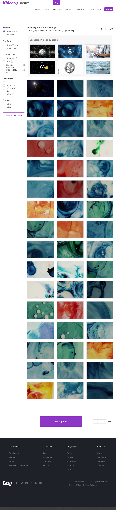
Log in (98, 9)
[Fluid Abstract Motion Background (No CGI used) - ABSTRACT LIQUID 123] (40, 370)
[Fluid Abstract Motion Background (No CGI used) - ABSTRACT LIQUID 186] (99, 169)
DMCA (46, 465)
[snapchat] (35, 483)
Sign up (109, 9)
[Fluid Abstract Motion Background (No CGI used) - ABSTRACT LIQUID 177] (70, 330)
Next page (61, 421)
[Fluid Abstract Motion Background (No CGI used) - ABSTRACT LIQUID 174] (99, 269)
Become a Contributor (19, 465)
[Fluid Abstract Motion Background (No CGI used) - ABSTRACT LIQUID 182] (70, 290)
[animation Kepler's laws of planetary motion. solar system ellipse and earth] (42, 67)
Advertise (47, 457)
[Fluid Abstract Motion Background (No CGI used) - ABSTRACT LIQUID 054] (70, 128)
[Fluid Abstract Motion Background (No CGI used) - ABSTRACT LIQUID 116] (70, 269)
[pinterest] (26, 483)
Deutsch (70, 465)
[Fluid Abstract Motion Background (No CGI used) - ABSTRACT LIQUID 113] (40, 290)
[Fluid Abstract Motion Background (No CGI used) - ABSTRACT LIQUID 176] (40, 310)
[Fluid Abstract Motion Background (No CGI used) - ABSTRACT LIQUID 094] (40, 128)
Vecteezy (13, 457)
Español (70, 457)
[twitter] (22, 483)
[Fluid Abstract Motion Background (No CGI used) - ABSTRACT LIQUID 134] (99, 128)
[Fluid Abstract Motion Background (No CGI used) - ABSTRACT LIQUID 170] (99, 209)
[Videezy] (10, 3)
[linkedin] (40, 483)
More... (69, 469)
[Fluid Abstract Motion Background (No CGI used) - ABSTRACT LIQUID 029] (70, 108)
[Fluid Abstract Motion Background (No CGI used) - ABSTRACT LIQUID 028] (40, 108)
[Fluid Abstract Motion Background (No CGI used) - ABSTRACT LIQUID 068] (70, 169)
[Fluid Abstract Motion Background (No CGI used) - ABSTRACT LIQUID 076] (40, 390)
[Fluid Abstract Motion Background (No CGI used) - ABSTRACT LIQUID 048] (70, 148)
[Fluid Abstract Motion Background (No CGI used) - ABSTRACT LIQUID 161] (40, 189)
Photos (46, 9)
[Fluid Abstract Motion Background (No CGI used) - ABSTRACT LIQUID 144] (99, 390)
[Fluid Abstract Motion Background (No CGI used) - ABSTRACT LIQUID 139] (99, 290)
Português (71, 461)
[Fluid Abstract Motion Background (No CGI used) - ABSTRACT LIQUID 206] (99, 370)
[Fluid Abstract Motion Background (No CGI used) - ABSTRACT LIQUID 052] (40, 249)
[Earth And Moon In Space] (40, 88)
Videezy (13, 461)
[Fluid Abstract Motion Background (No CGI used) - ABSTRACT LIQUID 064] (70, 310)
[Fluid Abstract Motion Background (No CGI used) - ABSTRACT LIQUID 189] (99, 330)
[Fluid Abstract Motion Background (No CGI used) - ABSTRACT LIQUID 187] (99, 249)
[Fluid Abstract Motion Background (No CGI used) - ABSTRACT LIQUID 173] (40, 229)
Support (47, 461)
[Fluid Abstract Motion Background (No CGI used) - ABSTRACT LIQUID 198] (70, 390)
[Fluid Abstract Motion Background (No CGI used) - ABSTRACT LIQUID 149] (40, 148)
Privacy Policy (89, 485)
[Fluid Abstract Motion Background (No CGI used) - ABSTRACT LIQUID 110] (40, 209)
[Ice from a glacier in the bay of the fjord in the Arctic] (98, 67)
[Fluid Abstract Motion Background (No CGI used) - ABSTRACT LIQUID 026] (70, 209)
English (69, 453)
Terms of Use (75, 485)
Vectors (38, 9)
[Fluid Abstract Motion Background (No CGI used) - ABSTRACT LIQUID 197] (99, 189)
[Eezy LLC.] (7, 483)
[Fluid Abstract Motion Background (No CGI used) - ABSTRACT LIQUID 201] (40, 350)
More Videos (57, 9)
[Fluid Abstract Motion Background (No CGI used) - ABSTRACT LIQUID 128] (99, 229)
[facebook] (17, 483)
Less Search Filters (14, 115)
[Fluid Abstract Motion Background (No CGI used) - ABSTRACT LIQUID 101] (40, 330)
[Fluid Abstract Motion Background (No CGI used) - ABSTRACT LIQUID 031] (99, 88)
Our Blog (101, 461)
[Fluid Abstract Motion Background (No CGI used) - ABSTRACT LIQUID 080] (99, 350)
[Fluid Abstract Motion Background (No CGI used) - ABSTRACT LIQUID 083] (99, 148)
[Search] (56, 2)
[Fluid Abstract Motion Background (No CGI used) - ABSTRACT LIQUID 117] (40, 269)
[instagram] (31, 483)
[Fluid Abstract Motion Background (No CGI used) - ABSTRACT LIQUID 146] (70, 189)
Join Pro (90, 9)
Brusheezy (14, 453)
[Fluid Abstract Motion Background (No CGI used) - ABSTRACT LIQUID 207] (70, 88)
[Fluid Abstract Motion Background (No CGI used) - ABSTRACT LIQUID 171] (70, 350)
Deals (46, 453)
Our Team (101, 457)
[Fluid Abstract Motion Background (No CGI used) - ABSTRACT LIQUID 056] (40, 169)
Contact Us (102, 465)
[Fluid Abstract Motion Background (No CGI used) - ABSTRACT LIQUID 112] (70, 229)
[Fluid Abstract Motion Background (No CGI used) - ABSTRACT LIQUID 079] (99, 108)
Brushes (68, 9)
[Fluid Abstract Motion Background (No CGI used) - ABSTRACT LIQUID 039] (70, 249)
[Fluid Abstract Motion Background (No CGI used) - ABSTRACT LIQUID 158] (99, 310)
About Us (101, 453)
